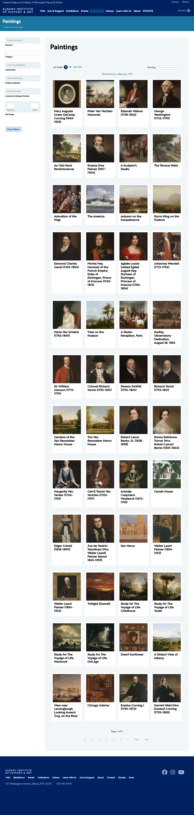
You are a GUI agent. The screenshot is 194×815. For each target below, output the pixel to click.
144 (75, 67)
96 (70, 67)
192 (79, 67)
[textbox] (169, 67)
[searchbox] (22, 53)
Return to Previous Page (14, 27)
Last (147, 739)
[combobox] (22, 53)
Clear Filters (13, 129)
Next (136, 739)
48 (66, 67)
